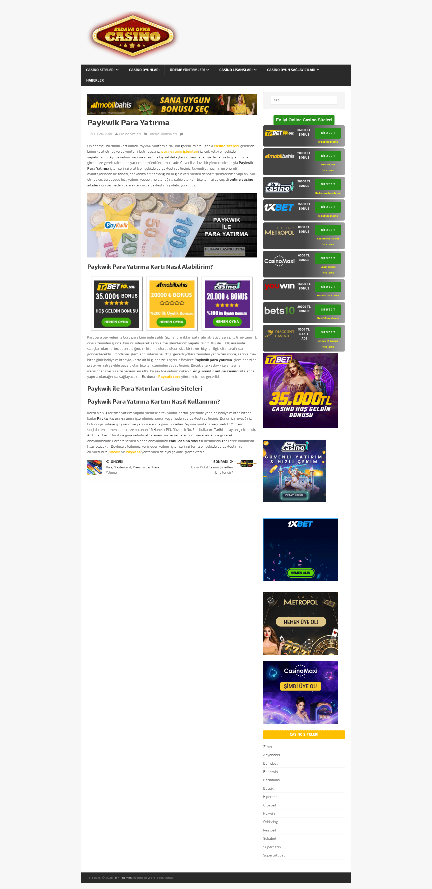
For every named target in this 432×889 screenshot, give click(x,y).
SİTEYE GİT (328, 133)
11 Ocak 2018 (103, 134)
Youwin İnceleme (328, 295)
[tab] (304, 136)
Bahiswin (270, 771)
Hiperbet (270, 796)
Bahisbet (270, 763)
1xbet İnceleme (328, 215)
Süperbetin (272, 847)
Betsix (268, 788)
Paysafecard (169, 376)
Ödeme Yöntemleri (187, 70)
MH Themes (123, 877)
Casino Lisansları (235, 70)
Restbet (269, 830)
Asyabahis (271, 755)
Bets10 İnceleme (328, 318)
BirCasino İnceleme (328, 192)
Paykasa (133, 452)
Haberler (95, 80)
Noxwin (269, 813)
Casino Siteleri (100, 70)
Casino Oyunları (144, 70)
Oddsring (270, 821)
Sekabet (269, 838)
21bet (267, 746)
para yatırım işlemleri (179, 151)
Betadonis (271, 780)
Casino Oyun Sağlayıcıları (291, 70)
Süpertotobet (274, 855)
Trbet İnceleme (328, 141)
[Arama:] (304, 100)
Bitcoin (114, 452)
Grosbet (269, 805)
